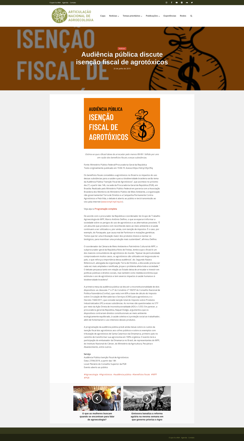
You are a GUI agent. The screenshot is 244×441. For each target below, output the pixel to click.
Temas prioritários (131, 16)
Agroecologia (91, 374)
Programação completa (106, 208)
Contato (73, 2)
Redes (183, 16)
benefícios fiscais (142, 374)
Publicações (152, 16)
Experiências (170, 16)
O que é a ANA (55, 2)
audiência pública (123, 374)
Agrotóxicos (106, 374)
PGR (87, 377)
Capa (102, 16)
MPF (155, 374)
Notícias (113, 16)
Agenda (65, 2)
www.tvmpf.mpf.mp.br (112, 201)
